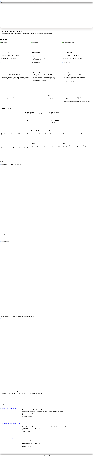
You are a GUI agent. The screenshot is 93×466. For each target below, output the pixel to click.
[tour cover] (10, 415)
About (43, 459)
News (46, 462)
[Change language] (91, 1)
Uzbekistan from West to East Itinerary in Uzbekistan (34, 409)
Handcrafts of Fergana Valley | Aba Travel (31, 440)
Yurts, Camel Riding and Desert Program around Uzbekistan (35, 424)
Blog (43, 461)
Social (50, 461)
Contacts (54, 1)
